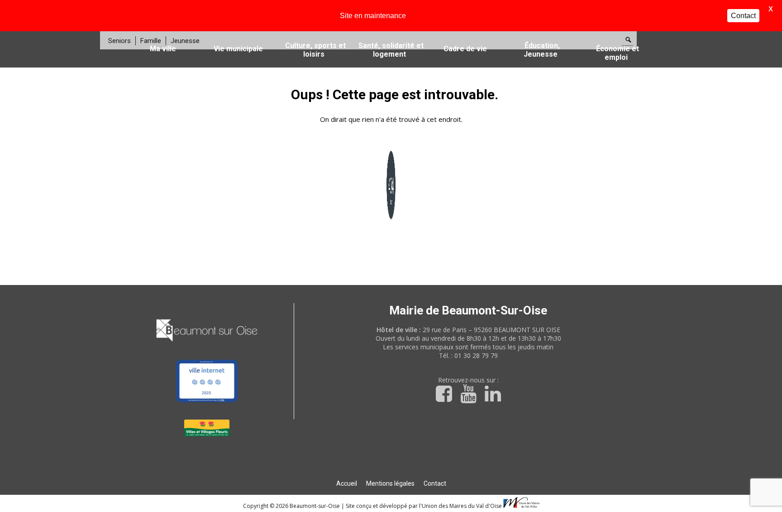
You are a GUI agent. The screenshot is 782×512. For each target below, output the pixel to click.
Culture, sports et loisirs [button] (315, 49)
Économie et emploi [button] (617, 53)
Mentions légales (390, 483)
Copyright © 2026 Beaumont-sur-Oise (292, 506)
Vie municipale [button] (238, 48)
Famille (150, 41)
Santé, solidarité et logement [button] (391, 49)
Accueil (346, 483)
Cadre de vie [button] (465, 48)
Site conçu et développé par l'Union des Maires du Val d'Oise (424, 506)
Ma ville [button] (163, 48)
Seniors (119, 41)
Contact (435, 483)
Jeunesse (185, 41)
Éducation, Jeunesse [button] (542, 49)
